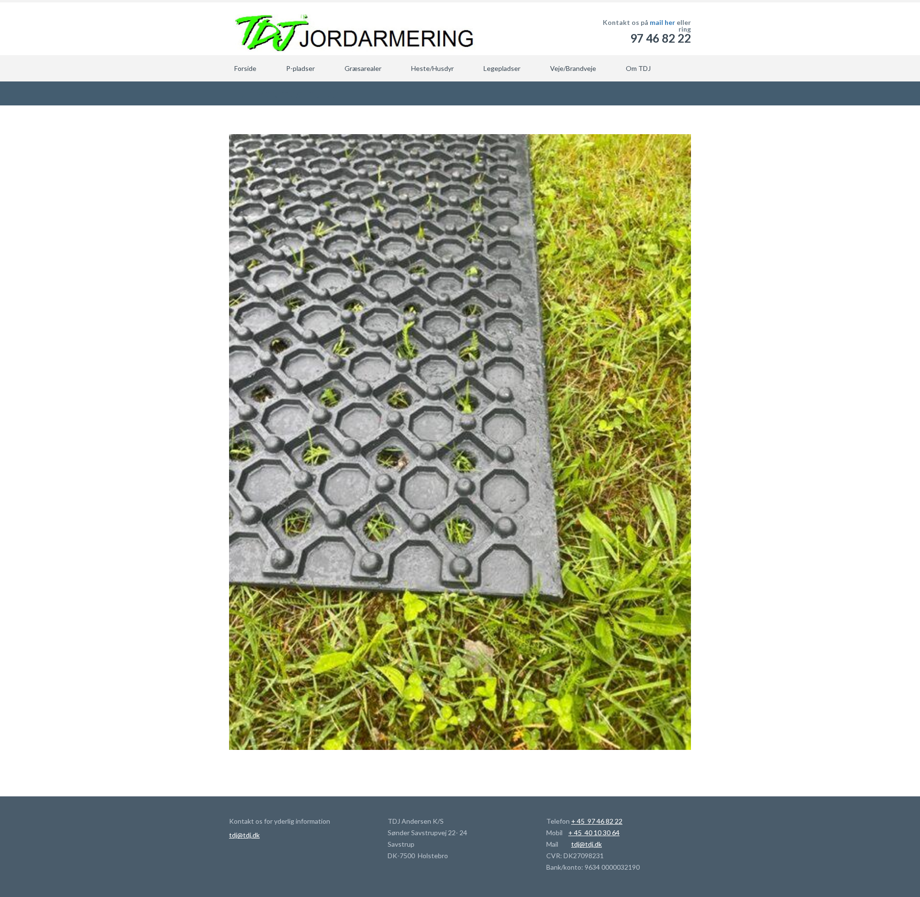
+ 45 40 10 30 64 (594, 832)
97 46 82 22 (660, 38)
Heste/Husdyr (432, 68)
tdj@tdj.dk (244, 835)
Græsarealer (363, 68)
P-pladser (300, 68)
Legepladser (501, 68)
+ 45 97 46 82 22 (596, 821)
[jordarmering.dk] (352, 28)
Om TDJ (638, 68)
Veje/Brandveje (573, 68)
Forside (245, 68)
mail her (662, 22)
